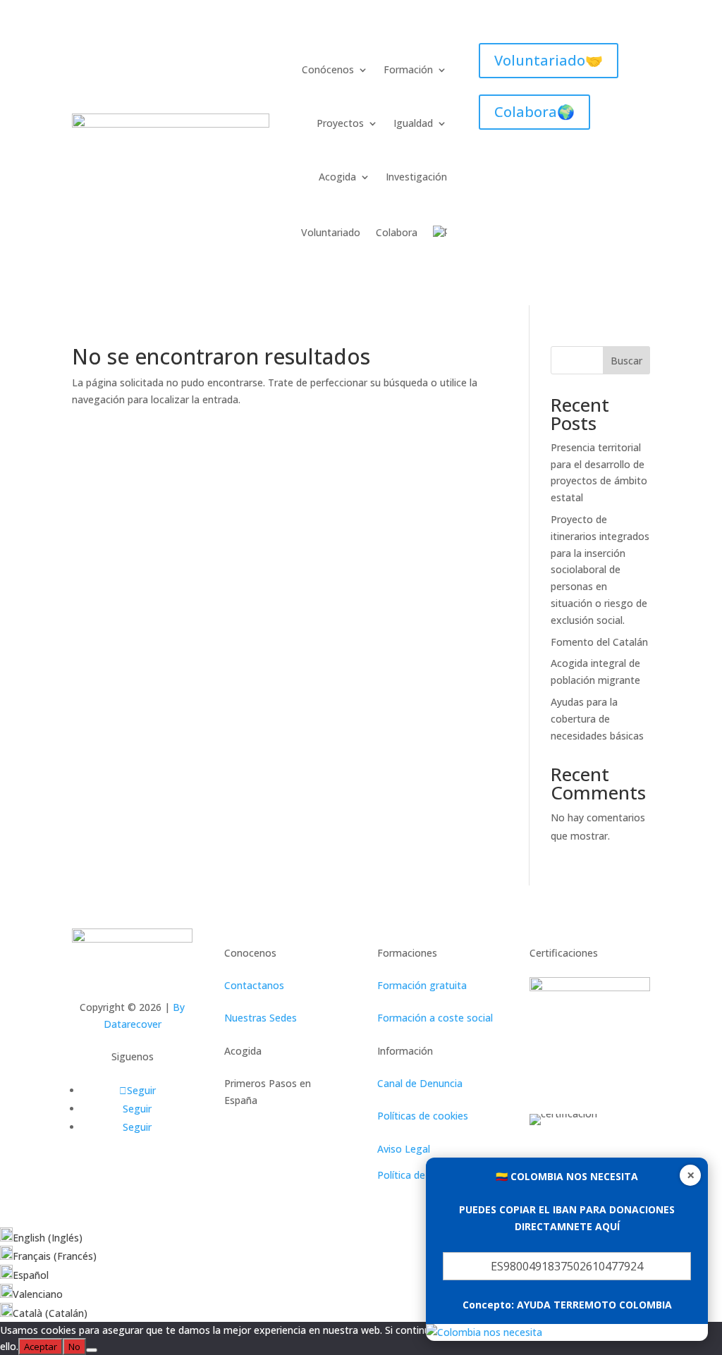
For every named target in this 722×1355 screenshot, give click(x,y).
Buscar (626, 360)
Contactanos (254, 985)
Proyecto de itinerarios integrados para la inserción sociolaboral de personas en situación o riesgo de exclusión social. (600, 570)
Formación (408, 69)
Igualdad (413, 123)
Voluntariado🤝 (548, 60)
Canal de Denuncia (420, 1083)
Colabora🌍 (534, 111)
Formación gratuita (422, 985)
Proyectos (340, 123)
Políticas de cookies (422, 1115)
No (74, 1346)
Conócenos (328, 69)
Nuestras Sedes (260, 1017)
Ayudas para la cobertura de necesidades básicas (597, 718)
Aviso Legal (403, 1148)
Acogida (337, 176)
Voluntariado (330, 232)
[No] (91, 1350)
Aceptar (40, 1346)
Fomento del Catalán (599, 642)
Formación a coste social (435, 1017)
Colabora (396, 232)
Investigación (416, 176)
